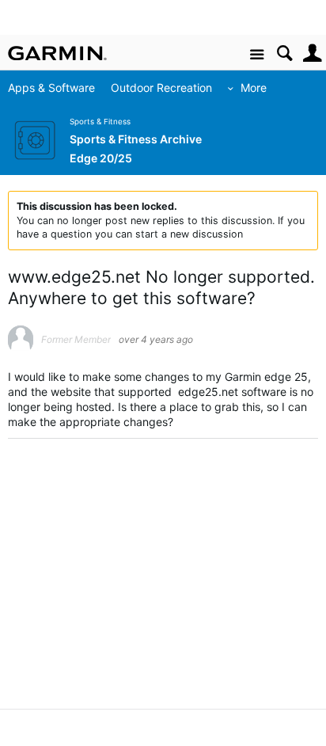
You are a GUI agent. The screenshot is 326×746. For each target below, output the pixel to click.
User (312, 53)
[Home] (57, 53)
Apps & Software (51, 87)
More (254, 87)
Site (257, 55)
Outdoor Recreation (161, 87)
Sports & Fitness (100, 121)
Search (284, 53)
